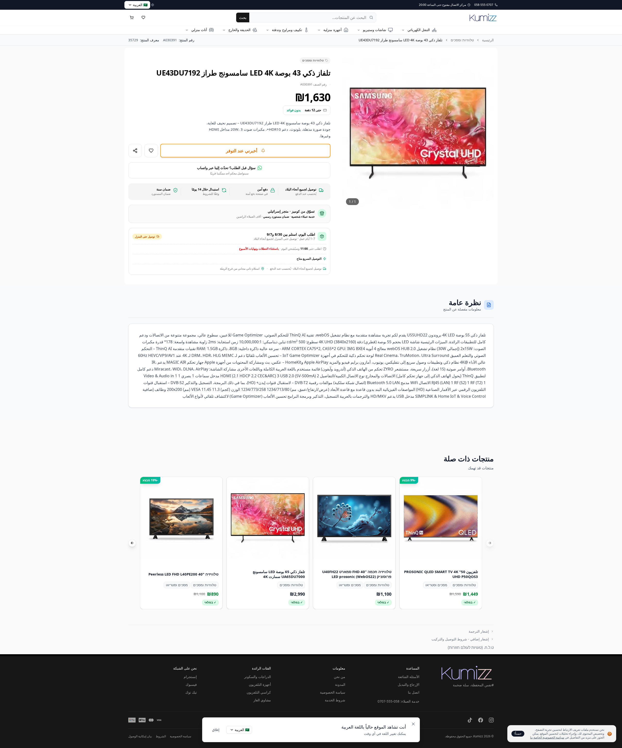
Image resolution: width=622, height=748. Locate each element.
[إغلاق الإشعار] (413, 724)
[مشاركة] (135, 150)
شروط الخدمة (335, 700)
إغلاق (215, 729)
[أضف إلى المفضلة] (151, 150)
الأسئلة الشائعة (408, 676)
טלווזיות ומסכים (462, 40)
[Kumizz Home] (483, 17)
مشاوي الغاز (262, 700)
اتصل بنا (413, 692)
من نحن (339, 676)
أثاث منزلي (199, 29)
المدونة (340, 684)
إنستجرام (190, 676)
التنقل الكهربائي (418, 29)
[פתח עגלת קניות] (131, 17)
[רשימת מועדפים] (143, 17)
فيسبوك (191, 684)
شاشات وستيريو (374, 29)
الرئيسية (488, 40)
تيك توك (191, 692)
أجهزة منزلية (332, 29)
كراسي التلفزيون (259, 692)
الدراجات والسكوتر (257, 676)
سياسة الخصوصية (332, 692)
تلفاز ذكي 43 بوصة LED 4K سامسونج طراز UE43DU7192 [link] (400, 40)
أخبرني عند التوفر (241, 151)
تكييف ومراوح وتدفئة (287, 29)
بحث (242, 17)
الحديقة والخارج (239, 29)
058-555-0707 (388, 701)
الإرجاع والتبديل (408, 684)
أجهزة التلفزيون (260, 684)
